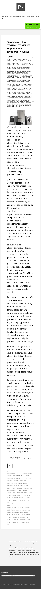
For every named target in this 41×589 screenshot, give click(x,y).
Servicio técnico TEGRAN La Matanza (16, 81)
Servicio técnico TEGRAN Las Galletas (21, 85)
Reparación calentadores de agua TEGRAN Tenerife (18, 476)
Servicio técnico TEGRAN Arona (18, 62)
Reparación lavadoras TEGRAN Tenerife (17, 483)
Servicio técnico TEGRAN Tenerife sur (16, 104)
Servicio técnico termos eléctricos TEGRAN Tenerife (18, 523)
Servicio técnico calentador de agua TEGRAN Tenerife (18, 501)
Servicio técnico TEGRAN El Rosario (18, 69)
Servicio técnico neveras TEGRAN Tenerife (18, 517)
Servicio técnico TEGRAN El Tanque (21, 71)
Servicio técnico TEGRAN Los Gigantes (19, 87)
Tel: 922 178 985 (32, 25)
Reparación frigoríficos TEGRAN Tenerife (17, 480)
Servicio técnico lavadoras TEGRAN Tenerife (18, 514)
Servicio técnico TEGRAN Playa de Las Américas (22, 91)
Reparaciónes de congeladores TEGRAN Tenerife (19, 494)
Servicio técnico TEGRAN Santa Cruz (16, 98)
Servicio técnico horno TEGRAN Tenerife (17, 512)
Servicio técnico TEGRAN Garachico (16, 72)
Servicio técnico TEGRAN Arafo (17, 60)
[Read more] (10, 468)
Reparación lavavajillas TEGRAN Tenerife (17, 485)
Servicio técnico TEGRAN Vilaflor (19, 106)
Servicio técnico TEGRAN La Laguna (21, 80)
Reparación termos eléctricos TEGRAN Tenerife (19, 492)
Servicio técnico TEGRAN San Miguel (23, 97)
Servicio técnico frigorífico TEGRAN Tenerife (18, 510)
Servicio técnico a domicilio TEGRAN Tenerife (18, 495)
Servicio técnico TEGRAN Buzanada (19, 64)
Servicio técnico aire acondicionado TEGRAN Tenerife (18, 498)
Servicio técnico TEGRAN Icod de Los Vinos (19, 77)
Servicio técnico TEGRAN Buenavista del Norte (19, 62)
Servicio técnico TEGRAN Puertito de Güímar (18, 92)
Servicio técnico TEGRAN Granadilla (18, 73)
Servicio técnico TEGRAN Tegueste (22, 102)
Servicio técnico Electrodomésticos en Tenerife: (20, 458)
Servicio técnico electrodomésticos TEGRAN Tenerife (18, 508)
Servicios (10, 56)
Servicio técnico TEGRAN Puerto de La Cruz (18, 93)
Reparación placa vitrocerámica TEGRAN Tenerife (19, 488)
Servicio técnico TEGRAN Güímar (18, 76)
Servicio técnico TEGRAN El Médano (16, 68)
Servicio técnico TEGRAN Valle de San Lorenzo (19, 104)
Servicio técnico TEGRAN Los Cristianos (17, 87)
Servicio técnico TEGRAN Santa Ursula (18, 99)
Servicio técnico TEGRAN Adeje (15, 59)
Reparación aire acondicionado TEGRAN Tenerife (19, 473)
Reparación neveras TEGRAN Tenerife (16, 487)
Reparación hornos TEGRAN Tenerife (16, 482)
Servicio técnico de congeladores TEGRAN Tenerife (18, 504)
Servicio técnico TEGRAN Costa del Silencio (18, 67)
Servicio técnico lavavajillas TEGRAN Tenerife (19, 516)
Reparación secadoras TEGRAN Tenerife (17, 490)
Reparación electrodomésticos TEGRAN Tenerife (19, 478)
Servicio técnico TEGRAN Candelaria (23, 66)
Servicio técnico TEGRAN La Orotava (18, 82)
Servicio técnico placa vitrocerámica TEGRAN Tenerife (18, 520)
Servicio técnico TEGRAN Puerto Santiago (20, 94)
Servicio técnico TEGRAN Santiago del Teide (19, 100)
